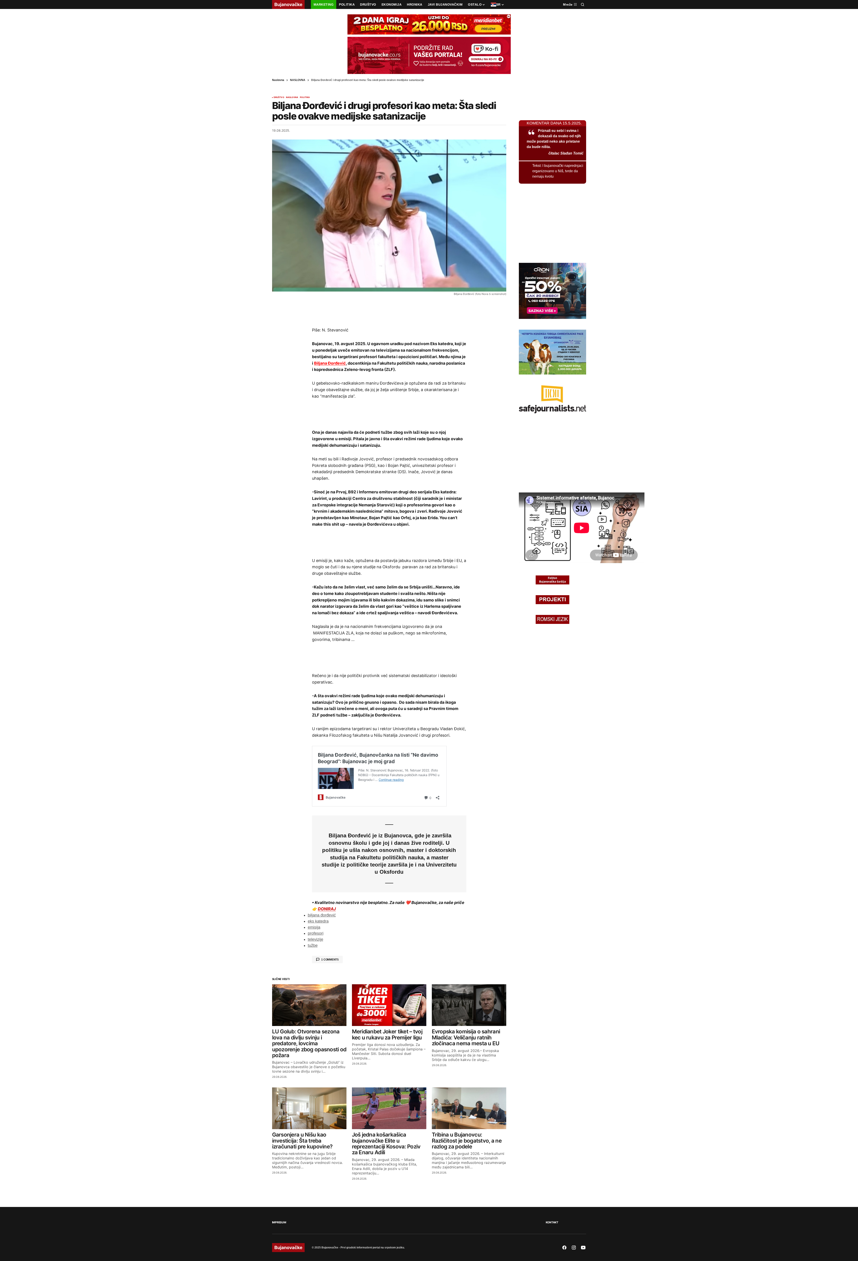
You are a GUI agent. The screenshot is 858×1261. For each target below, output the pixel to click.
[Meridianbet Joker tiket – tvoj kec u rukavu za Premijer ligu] (389, 1005)
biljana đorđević (322, 915)
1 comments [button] (330, 959)
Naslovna (278, 80)
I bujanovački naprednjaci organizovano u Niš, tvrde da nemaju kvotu (557, 171)
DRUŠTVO (279, 97)
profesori (315, 933)
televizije (315, 939)
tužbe (313, 945)
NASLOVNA (297, 80)
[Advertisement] (389, 311)
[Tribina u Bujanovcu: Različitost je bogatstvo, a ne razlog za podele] (469, 1108)
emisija (314, 927)
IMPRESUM (279, 1222)
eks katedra (318, 921)
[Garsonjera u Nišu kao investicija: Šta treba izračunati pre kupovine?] (309, 1108)
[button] (582, 4)
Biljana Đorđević (330, 363)
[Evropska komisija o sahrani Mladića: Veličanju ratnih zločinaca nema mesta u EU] (469, 1005)
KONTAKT (552, 1222)
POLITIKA (305, 97)
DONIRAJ (327, 908)
